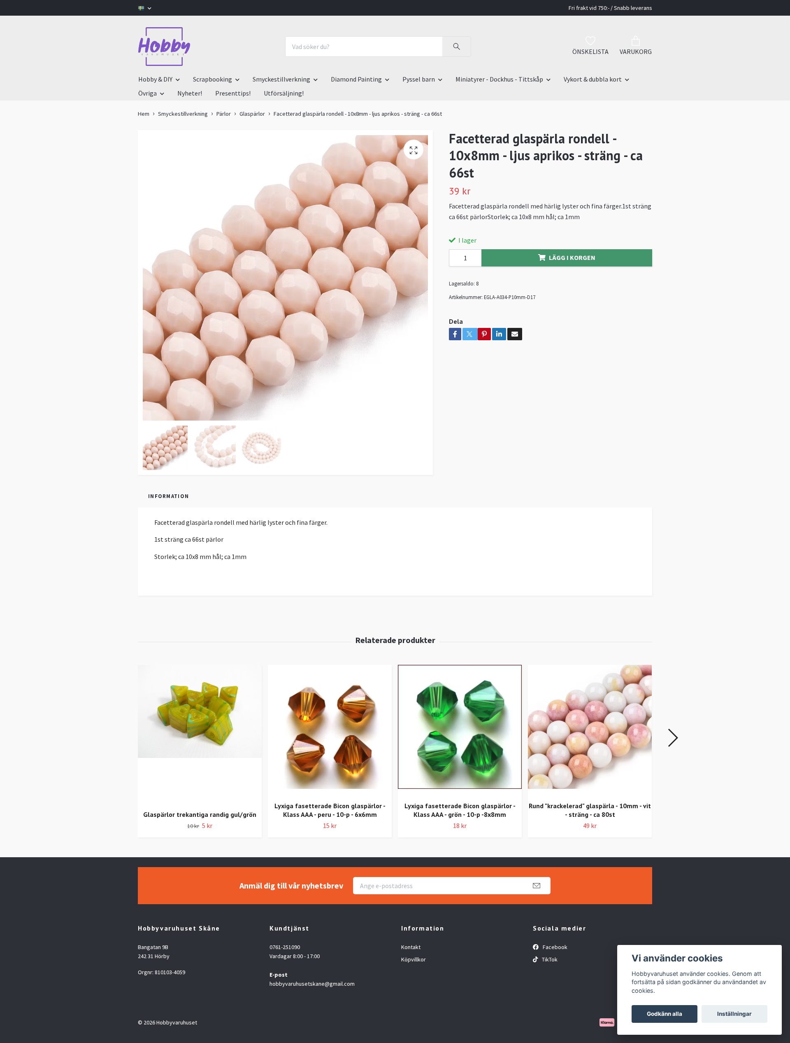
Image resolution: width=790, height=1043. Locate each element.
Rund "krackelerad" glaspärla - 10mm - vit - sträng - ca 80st (590, 810)
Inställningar (734, 1013)
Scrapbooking (212, 79)
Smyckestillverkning (281, 79)
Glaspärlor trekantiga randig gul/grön (199, 814)
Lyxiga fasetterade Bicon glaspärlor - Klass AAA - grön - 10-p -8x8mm (460, 810)
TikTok (549, 959)
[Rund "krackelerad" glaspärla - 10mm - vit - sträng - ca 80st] (590, 730)
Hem (143, 113)
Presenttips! (233, 93)
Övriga (147, 93)
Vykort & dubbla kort (593, 79)
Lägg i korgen (572, 257)
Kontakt (411, 947)
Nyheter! (189, 93)
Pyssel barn (418, 79)
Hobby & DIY (155, 79)
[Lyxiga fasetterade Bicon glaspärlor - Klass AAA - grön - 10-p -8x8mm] (460, 730)
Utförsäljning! (284, 93)
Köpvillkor (413, 959)
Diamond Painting (356, 79)
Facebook (554, 947)
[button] (672, 738)
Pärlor (223, 113)
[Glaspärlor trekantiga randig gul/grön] (200, 734)
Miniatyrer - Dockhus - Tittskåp (499, 79)
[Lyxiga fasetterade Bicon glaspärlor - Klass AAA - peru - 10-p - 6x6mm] (330, 730)
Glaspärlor (252, 113)
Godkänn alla (664, 1013)
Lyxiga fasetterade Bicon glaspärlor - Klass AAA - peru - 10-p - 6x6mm (330, 810)
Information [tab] (168, 496)
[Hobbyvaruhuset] (164, 46)
